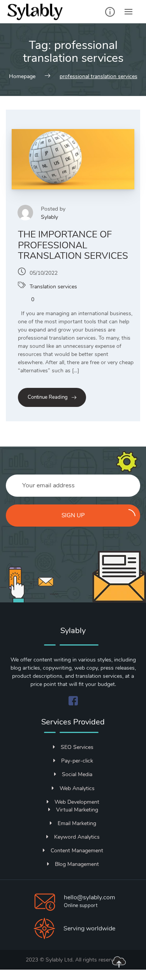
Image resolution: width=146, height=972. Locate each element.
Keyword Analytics (77, 837)
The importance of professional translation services (73, 245)
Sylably (49, 217)
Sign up (73, 515)
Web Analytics (77, 788)
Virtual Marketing (77, 809)
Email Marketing (77, 823)
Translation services (53, 286)
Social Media (77, 774)
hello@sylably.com (89, 897)
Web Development (77, 802)
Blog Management (77, 864)
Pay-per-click (77, 760)
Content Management (77, 850)
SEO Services (77, 747)
